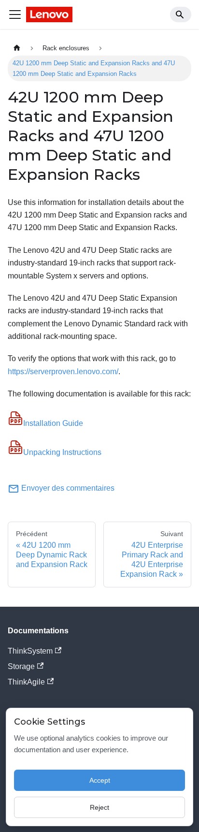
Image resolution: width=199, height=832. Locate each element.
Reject (99, 807)
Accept (99, 780)
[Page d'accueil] (17, 48)
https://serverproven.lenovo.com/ (63, 371)
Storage (21, 666)
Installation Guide (53, 423)
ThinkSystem (30, 651)
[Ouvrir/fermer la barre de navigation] (15, 14)
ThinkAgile (26, 682)
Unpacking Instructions (62, 452)
